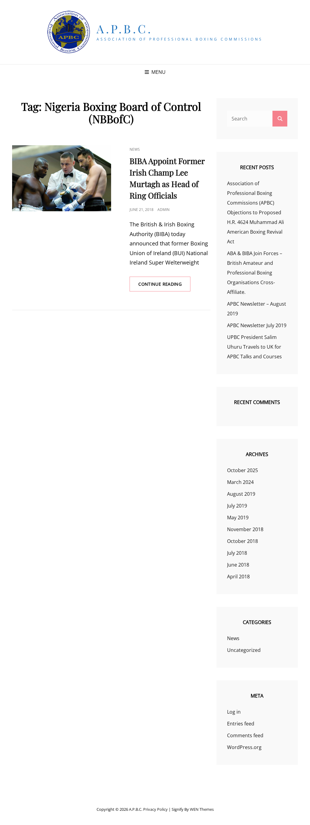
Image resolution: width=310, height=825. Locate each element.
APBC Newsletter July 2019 (256, 325)
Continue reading (164, 286)
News (135, 149)
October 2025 (242, 470)
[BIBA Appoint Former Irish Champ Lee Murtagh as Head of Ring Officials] (61, 178)
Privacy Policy (155, 809)
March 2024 (240, 482)
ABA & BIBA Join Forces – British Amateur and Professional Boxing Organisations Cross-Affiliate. (254, 272)
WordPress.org (244, 747)
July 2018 (237, 553)
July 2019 (237, 505)
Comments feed (245, 735)
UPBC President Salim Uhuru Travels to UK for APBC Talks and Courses (254, 347)
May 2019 (238, 517)
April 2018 (238, 576)
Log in (234, 711)
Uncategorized (244, 650)
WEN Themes (202, 809)
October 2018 (242, 541)
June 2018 (238, 564)
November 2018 (245, 529)
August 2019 (241, 494)
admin (163, 209)
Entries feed (240, 723)
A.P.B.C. (125, 28)
